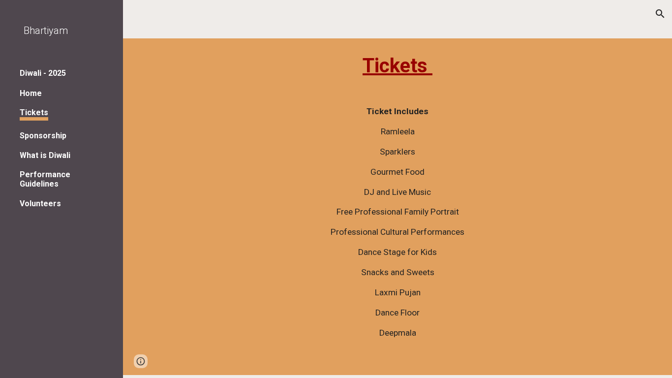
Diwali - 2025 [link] (43, 73)
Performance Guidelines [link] (45, 179)
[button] (660, 14)
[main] (397, 206)
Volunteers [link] (40, 203)
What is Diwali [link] (45, 155)
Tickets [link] (34, 112)
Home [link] (31, 93)
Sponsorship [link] (43, 135)
